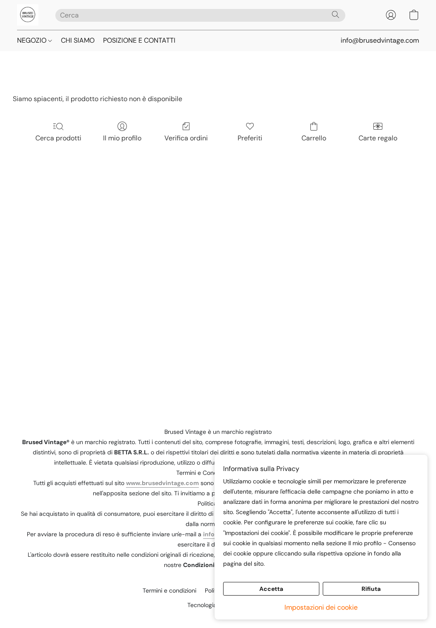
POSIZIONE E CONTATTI (139, 40)
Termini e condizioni (169, 590)
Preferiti (250, 138)
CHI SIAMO (78, 40)
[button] (27, 15)
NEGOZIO (32, 40)
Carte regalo (378, 138)
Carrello (313, 138)
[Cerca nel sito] (335, 14)
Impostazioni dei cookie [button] (321, 607)
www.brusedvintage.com (162, 483)
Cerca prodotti (58, 138)
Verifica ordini (186, 138)
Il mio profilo (122, 138)
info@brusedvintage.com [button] (380, 40)
